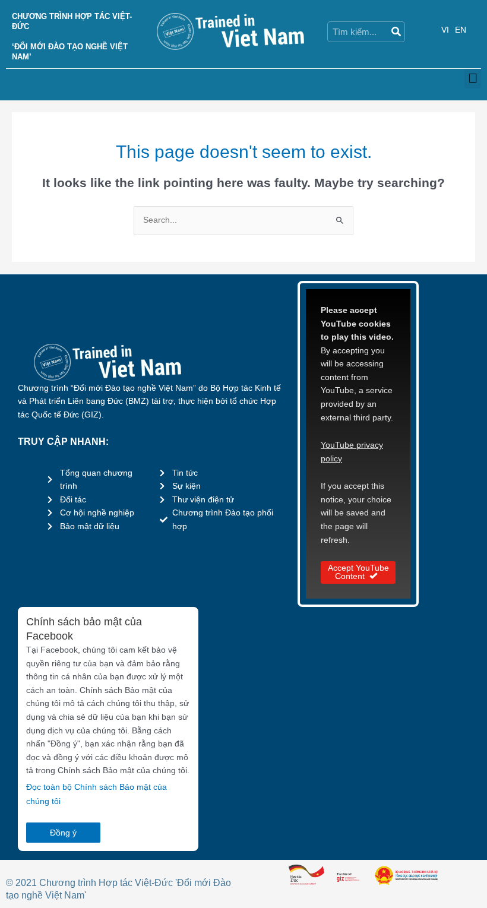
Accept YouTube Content (358, 572)
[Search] (395, 32)
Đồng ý (63, 832)
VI (445, 30)
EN (460, 30)
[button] (472, 78)
